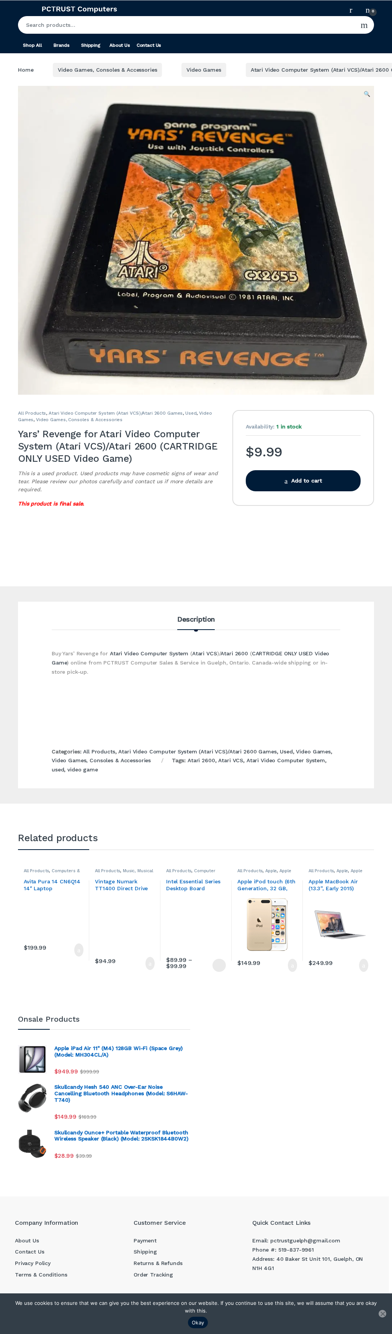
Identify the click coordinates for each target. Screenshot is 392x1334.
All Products (32, 413)
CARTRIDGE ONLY (274, 653)
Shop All (32, 45)
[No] (382, 1314)
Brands (61, 45)
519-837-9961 (296, 1250)
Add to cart (306, 480)
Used (190, 413)
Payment (145, 1240)
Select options (216, 965)
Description (196, 619)
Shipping (90, 45)
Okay (198, 1322)
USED (306, 653)
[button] (367, 94)
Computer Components (191, 873)
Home (25, 70)
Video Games (203, 70)
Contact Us (149, 45)
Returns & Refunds (158, 1263)
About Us (119, 45)
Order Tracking (153, 1275)
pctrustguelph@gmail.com (305, 1240)
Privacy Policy (33, 1263)
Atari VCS (204, 653)
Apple (271, 870)
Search (364, 25)
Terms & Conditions (41, 1275)
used (58, 769)
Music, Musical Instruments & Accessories (124, 873)
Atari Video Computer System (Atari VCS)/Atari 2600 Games (116, 413)
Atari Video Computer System (149, 653)
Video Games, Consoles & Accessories (107, 70)
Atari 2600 (234, 653)
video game (82, 769)
